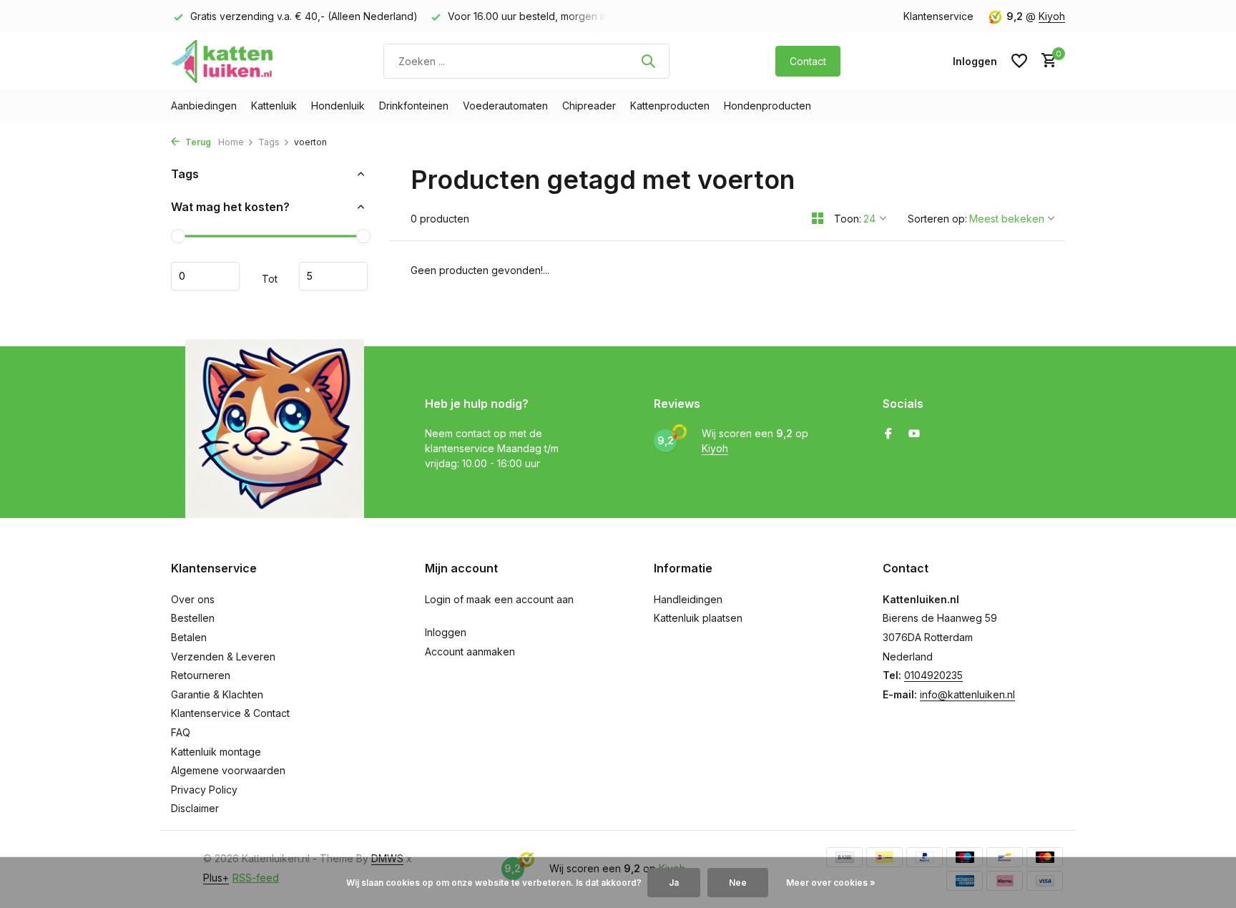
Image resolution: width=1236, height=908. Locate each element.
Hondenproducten (767, 105)
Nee (738, 882)
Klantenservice (938, 16)
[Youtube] (914, 434)
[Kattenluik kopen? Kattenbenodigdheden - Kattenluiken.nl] (224, 60)
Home (231, 142)
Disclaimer (195, 808)
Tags (269, 142)
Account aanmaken (470, 651)
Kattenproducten (670, 105)
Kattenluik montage (216, 752)
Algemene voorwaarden (228, 770)
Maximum (333, 276)
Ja (674, 882)
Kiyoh (1052, 16)
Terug (197, 142)
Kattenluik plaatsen (698, 618)
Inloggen (445, 632)
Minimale (205, 276)
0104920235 (933, 675)
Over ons (193, 599)
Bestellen (193, 618)
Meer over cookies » (831, 882)
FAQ (180, 732)
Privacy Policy (204, 789)
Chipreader (589, 105)
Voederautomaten (505, 105)
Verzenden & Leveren (223, 656)
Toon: (847, 219)
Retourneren (200, 675)
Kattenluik (274, 105)
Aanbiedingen (204, 105)
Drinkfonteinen (413, 105)
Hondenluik (338, 105)
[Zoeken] (648, 61)
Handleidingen (688, 599)
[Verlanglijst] (1019, 61)
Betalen (189, 637)
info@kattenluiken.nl (967, 694)
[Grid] (817, 218)
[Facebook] (888, 434)
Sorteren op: (937, 219)
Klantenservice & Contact (230, 713)
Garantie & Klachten (217, 694)
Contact (808, 61)
